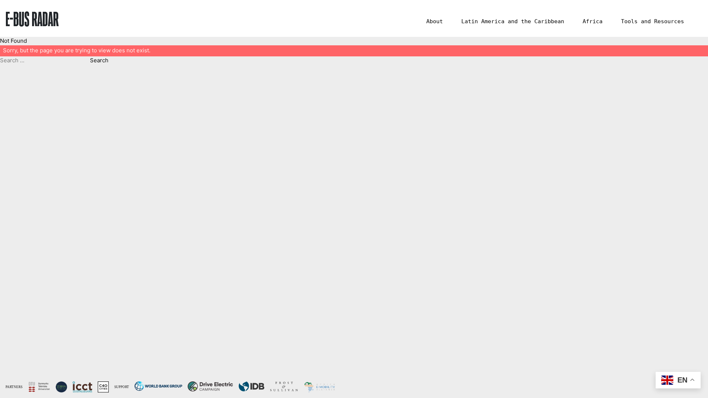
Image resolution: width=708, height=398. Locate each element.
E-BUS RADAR (32, 18)
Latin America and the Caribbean (512, 21)
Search (99, 60)
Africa (593, 21)
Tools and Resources (652, 21)
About (434, 21)
